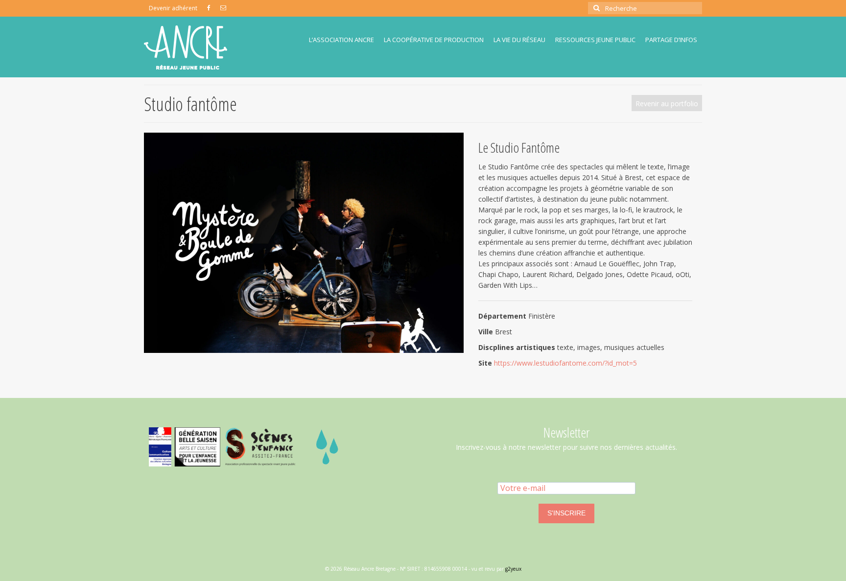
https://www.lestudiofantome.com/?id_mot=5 (565, 363)
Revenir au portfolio (666, 103)
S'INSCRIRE (566, 513)
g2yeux (513, 568)
